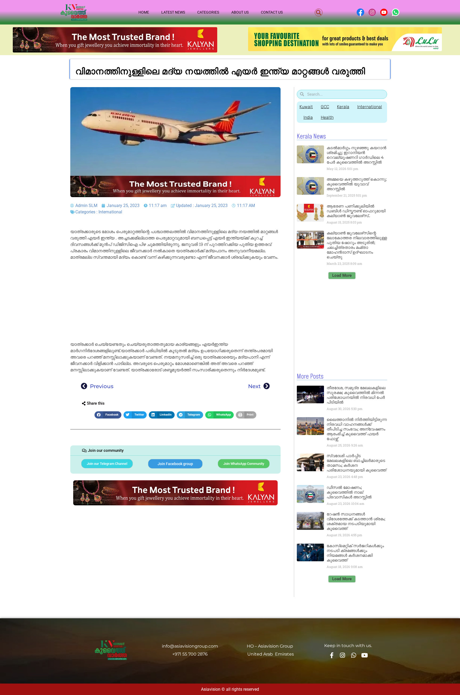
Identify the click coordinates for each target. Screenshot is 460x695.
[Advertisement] (175, 302)
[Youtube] (364, 655)
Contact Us (272, 12)
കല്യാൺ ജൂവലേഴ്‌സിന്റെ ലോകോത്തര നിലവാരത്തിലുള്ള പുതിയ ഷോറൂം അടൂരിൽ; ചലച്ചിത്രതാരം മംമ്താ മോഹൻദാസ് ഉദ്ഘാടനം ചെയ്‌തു (357, 244)
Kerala (343, 106)
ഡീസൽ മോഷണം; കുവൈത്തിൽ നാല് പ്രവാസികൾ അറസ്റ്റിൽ (349, 492)
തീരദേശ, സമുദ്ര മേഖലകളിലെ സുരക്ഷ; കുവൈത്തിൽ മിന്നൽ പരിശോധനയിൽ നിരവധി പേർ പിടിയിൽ (356, 395)
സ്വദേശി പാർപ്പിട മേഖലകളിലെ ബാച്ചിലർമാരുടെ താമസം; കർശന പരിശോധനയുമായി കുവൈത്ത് (356, 463)
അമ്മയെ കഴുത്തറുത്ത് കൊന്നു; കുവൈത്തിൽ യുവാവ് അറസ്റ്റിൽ (357, 184)
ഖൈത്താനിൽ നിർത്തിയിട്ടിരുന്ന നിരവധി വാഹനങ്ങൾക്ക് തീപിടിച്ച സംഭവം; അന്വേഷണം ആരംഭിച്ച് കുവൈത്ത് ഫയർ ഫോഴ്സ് (357, 429)
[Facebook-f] (331, 655)
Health (327, 117)
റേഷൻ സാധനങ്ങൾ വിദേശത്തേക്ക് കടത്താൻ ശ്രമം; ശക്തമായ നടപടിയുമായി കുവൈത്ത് (356, 521)
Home (143, 12)
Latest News (173, 12)
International (110, 211)
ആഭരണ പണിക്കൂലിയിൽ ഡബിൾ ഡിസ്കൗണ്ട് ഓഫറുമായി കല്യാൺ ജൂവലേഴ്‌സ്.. (356, 211)
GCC (325, 106)
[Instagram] (342, 655)
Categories (208, 12)
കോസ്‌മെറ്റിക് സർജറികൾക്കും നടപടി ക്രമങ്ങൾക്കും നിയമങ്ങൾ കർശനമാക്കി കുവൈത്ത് (355, 553)
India (308, 117)
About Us (240, 12)
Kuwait (306, 106)
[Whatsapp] (353, 655)
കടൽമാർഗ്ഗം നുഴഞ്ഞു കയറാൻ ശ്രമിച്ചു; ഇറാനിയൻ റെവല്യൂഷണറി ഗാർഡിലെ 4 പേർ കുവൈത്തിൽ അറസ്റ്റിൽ (356, 155)
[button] (319, 13)
